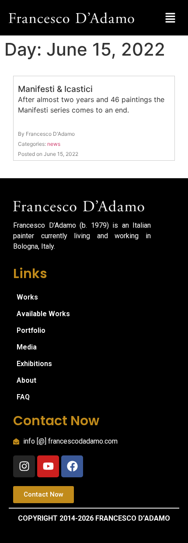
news (53, 144)
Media (27, 347)
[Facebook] (72, 466)
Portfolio (31, 330)
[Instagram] (24, 466)
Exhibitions (34, 364)
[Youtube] (48, 466)
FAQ (23, 397)
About (26, 380)
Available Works (43, 314)
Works (27, 297)
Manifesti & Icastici (55, 89)
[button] (170, 18)
